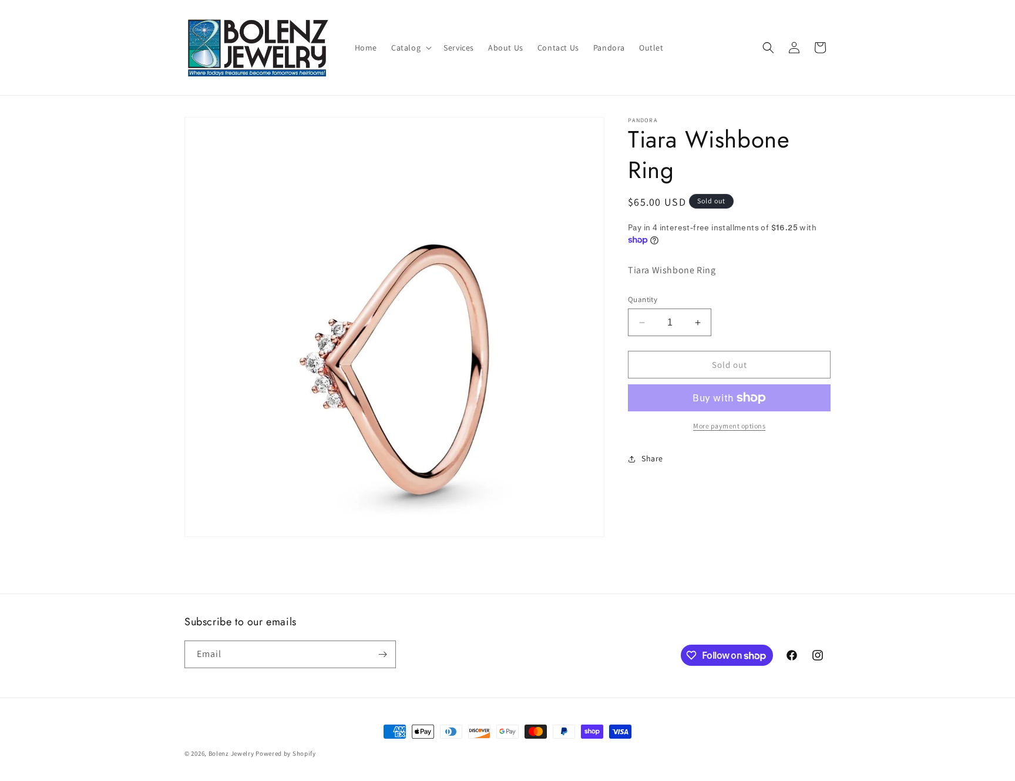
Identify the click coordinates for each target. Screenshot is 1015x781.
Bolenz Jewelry (231, 753)
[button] (410, 47)
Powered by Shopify (286, 753)
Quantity (642, 299)
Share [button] (652, 458)
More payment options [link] (729, 425)
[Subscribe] (382, 654)
